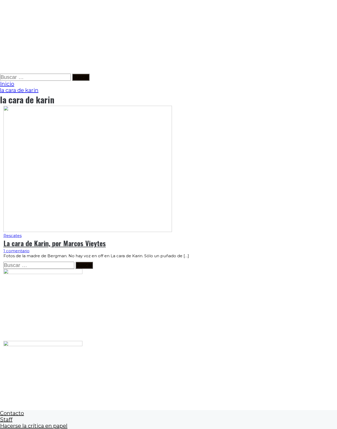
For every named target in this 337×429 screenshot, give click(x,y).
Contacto (12, 413)
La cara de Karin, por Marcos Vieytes (54, 243)
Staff (6, 419)
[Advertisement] (158, 37)
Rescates (12, 235)
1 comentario (16, 250)
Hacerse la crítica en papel (33, 426)
